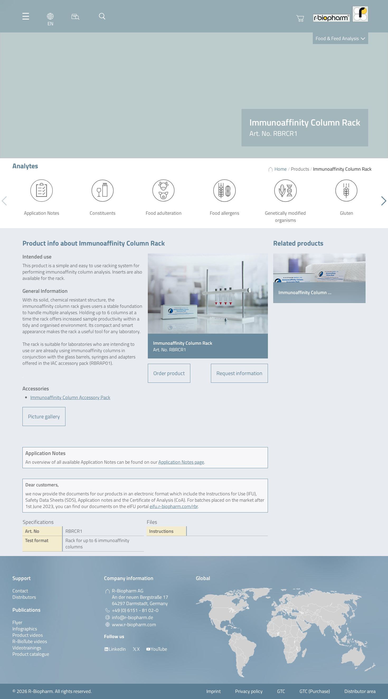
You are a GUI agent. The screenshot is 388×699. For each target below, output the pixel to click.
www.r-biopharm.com (134, 624)
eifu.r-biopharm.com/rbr (174, 506)
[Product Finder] (75, 16)
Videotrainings (26, 647)
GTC (281, 691)
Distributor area (360, 691)
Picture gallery (44, 416)
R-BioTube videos (29, 641)
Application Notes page (181, 462)
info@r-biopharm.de (132, 617)
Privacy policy (249, 691)
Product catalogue (30, 654)
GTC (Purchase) (315, 691)
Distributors (24, 597)
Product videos (27, 635)
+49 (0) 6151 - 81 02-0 (135, 610)
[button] (381, 201)
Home (281, 169)
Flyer (17, 622)
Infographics (24, 628)
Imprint (213, 691)
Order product (169, 373)
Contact (20, 590)
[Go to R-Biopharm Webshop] (300, 18)
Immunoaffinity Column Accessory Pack (70, 397)
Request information (239, 373)
